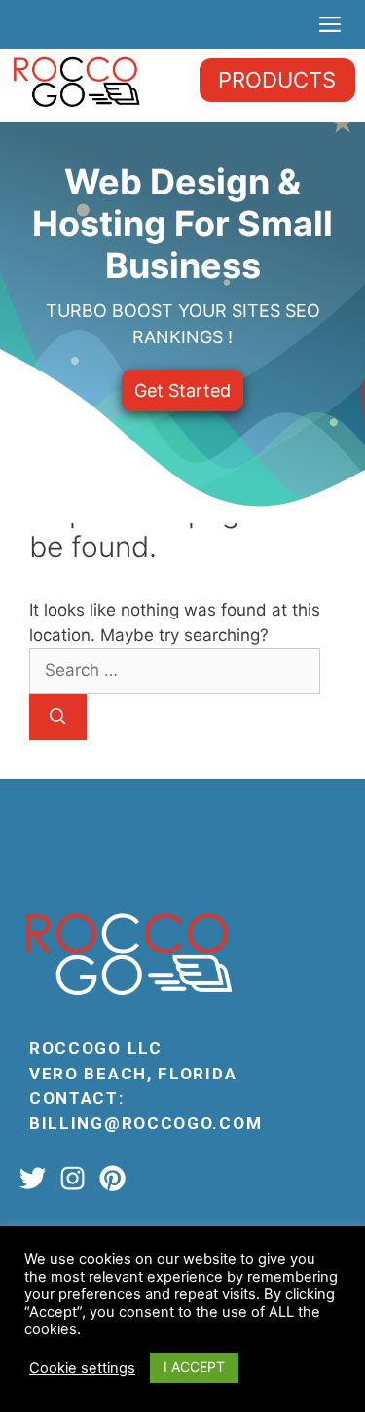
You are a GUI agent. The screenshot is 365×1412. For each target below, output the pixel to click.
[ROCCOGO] (76, 81)
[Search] (58, 717)
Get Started (182, 390)
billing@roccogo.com (145, 1123)
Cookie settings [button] (82, 1368)
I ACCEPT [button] (194, 1367)
